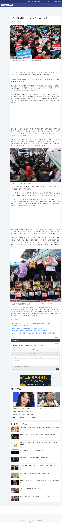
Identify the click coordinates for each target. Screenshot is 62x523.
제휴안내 (10, 517)
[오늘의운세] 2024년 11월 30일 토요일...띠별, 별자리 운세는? (27, 328)
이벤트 (55, 1)
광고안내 (15, 517)
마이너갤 (39, 1)
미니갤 (44, 1)
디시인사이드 (30, 1)
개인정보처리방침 (26, 517)
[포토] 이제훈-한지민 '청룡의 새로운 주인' (22, 326)
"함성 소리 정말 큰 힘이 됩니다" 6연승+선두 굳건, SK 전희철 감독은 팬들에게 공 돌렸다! (34, 333)
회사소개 (6, 517)
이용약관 (19, 517)
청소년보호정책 (34, 517)
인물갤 (48, 1)
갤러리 (35, 1)
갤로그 (52, 1)
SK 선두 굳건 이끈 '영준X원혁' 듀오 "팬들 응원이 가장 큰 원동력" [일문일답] (31, 323)
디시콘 (59, 1)
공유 (18, 337)
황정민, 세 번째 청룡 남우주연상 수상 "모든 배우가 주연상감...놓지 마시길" (31, 330)
